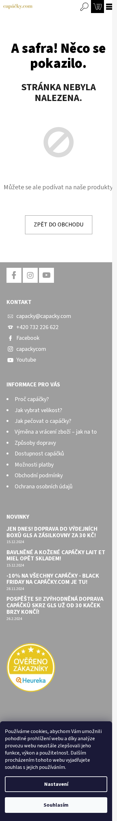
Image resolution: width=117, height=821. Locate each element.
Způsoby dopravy (35, 443)
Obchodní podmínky (39, 475)
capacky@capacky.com (43, 316)
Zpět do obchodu (59, 225)
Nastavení (56, 784)
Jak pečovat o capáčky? (43, 421)
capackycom (31, 349)
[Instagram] (30, 275)
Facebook (27, 338)
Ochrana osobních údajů (43, 487)
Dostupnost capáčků (39, 454)
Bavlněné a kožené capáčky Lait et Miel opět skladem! (55, 555)
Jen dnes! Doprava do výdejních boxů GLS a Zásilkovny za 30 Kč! (52, 532)
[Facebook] (13, 275)
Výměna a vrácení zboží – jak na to (56, 432)
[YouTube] (46, 275)
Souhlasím (56, 805)
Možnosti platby (34, 465)
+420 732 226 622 (37, 327)
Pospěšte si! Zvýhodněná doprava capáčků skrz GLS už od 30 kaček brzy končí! (54, 605)
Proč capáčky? (32, 399)
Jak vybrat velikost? (38, 410)
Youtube (26, 360)
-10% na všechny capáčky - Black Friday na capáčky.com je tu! (52, 579)
